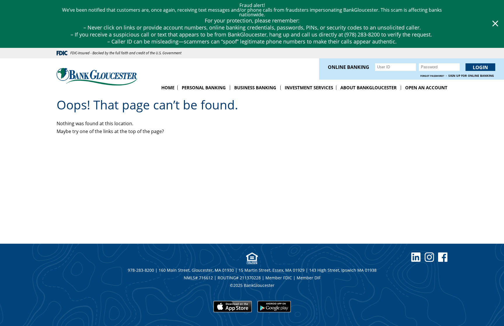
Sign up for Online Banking (471, 76)
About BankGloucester (368, 87)
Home (167, 87)
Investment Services (309, 87)
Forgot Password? (432, 75)
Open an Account (426, 87)
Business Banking (255, 87)
